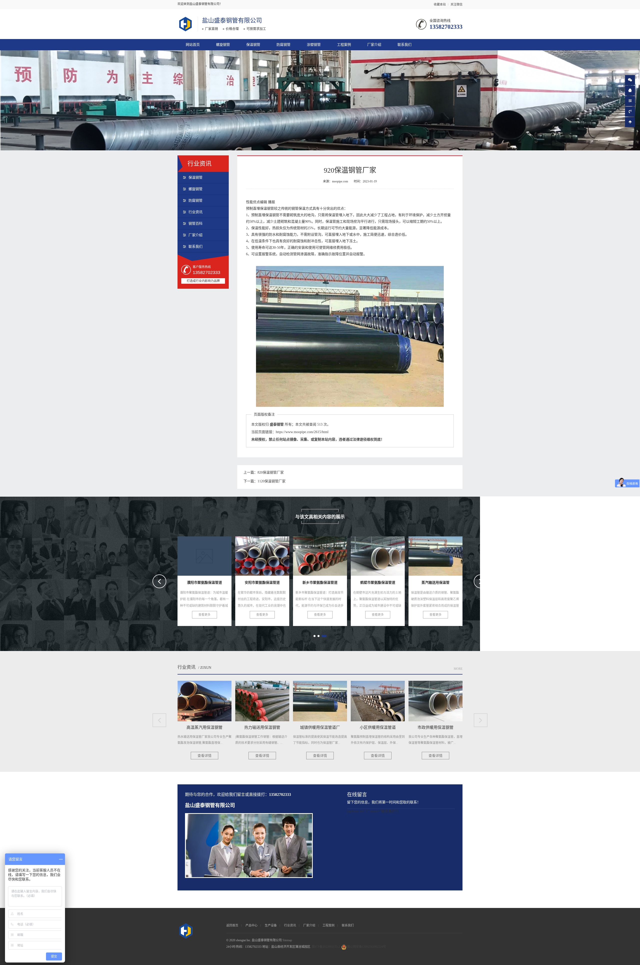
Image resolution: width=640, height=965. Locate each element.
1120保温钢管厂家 (272, 481)
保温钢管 (253, 45)
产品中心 (252, 925)
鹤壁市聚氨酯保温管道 (321, 554)
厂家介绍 (374, 45)
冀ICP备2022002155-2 (326, 946)
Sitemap (287, 940)
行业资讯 (195, 212)
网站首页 (193, 45)
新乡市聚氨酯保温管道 (263, 554)
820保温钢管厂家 (271, 472)
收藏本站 (440, 4)
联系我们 (405, 45)
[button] (315, 636)
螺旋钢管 (223, 45)
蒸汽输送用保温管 (378, 554)
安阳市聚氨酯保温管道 (205, 554)
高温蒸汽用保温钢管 (435, 554)
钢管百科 (195, 223)
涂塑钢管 (314, 45)
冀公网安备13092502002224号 (366, 946)
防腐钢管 (283, 45)
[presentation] (159, 581)
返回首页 (232, 925)
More (458, 669)
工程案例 (344, 45)
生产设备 (271, 925)
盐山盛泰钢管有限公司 (232, 20)
